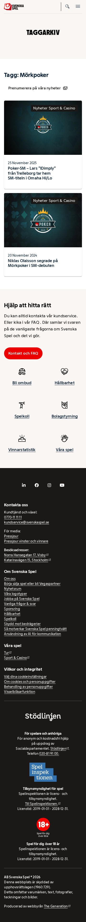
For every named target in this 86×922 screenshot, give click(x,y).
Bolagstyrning (65, 416)
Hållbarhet (65, 382)
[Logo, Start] (14, 6)
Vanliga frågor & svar (20, 604)
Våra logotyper (15, 594)
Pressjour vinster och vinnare (26, 541)
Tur (6, 653)
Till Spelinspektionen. (41, 804)
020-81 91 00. (49, 753)
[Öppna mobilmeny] (78, 6)
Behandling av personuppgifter (28, 687)
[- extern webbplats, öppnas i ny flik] (24, 485)
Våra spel (64, 449)
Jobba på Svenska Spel (21, 599)
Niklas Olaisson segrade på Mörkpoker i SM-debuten (33, 263)
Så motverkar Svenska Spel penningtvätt (35, 629)
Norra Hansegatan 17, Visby (25, 555)
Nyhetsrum (12, 589)
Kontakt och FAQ (23, 353)
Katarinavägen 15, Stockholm (26, 560)
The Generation (56, 906)
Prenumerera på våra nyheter (34, 88)
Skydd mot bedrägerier (22, 624)
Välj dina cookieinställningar (25, 676)
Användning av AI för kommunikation (32, 634)
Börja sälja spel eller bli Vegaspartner (32, 584)
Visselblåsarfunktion (19, 692)
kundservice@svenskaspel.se (26, 522)
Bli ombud (21, 382)
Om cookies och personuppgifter (29, 681)
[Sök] (67, 6)
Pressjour (11, 536)
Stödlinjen (58, 748)
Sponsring (12, 609)
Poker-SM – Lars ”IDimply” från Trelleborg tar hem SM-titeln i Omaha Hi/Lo (32, 173)
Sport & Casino (15, 658)
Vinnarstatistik (22, 449)
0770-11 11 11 (13, 517)
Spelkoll (22, 416)
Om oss (10, 579)
